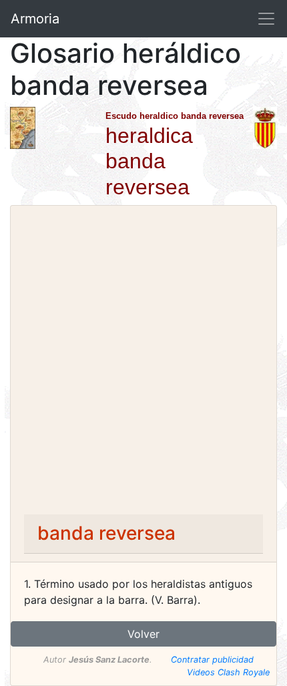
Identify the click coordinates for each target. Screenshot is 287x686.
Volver (143, 634)
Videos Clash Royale (228, 672)
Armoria (35, 19)
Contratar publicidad (212, 660)
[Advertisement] (143, 364)
